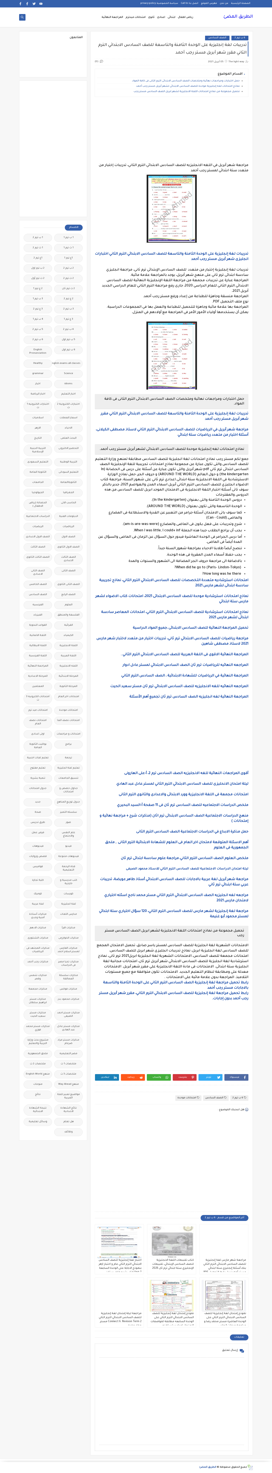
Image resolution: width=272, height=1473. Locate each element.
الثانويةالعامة (68, 482)
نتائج (38, 1094)
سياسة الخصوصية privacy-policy (159, 3)
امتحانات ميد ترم (38, 710)
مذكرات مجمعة (37, 989)
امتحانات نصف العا (68, 720)
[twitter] (34, 4)
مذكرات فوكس (68, 989)
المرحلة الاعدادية (38, 676)
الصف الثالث (38, 547)
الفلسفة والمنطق (68, 615)
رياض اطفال (185, 17)
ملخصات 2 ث (38, 1064)
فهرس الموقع (209, 3)
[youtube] (41, 4)
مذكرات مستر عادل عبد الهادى (68, 1028)
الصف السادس (217, 38)
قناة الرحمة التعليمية (68, 868)
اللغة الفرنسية (38, 656)
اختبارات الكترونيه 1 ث (38, 406)
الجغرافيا (68, 492)
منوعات (37, 1084)
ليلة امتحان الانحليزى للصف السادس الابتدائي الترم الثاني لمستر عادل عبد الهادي (182, 784)
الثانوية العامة (38, 472)
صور (68, 822)
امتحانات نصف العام (38, 722)
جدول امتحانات (38, 788)
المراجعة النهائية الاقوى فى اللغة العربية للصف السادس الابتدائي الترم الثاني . (184, 654)
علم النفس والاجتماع (68, 834)
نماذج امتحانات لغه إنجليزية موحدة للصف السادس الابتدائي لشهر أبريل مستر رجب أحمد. (188, 86)
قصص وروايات (38, 856)
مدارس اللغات (68, 914)
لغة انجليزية (68, 904)
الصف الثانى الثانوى (68, 584)
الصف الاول (68, 537)
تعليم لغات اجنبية (38, 758)
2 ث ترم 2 (68, 278)
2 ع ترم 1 (37, 288)
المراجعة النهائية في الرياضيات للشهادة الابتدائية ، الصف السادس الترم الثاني (184, 676)
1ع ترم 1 (68, 258)
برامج (68, 744)
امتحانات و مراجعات (68, 734)
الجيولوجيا (38, 492)
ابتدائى (171, 17)
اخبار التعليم (68, 394)
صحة (38, 812)
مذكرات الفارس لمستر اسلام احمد (68, 950)
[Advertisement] (171, 130)
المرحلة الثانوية (68, 686)
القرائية (68, 625)
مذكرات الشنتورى (38, 938)
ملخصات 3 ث (68, 1074)
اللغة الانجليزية (69, 645)
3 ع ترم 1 (68, 319)
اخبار (37, 384)
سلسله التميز (68, 812)
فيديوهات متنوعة (68, 856)
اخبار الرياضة (38, 394)
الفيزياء (38, 615)
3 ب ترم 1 (38, 299)
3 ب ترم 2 (68, 309)
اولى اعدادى (37, 734)
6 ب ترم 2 (240, 38)
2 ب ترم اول (37, 268)
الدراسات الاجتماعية (38, 516)
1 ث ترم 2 (38, 248)
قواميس (38, 866)
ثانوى (151, 17)
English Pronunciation (37, 352)
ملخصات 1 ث (68, 1064)
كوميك (38, 894)
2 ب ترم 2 (68, 268)
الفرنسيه (38, 605)
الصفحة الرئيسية (240, 3)
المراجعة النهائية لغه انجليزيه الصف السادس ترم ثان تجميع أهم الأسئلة (188, 697)
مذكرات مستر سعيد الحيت (38, 1015)
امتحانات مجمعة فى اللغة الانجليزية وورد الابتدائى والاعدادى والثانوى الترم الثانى (183, 795)
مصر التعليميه (68, 1053)
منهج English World (38, 1074)
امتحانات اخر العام (68, 696)
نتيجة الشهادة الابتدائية (38, 1110)
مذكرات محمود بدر (68, 999)
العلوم (68, 605)
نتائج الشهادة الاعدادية (68, 1110)
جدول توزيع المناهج (68, 802)
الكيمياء (68, 635)
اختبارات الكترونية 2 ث (68, 406)
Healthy (37, 363)
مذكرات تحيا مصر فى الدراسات (68, 964)
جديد (38, 802)
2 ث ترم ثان (68, 288)
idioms (68, 384)
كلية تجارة (38, 880)
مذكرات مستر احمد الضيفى (68, 1015)
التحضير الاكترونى (68, 448)
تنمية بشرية (37, 778)
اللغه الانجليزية (69, 666)
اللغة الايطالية (38, 645)
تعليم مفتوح (37, 768)
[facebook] (27, 4)
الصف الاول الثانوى (68, 547)
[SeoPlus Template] (250, 1467)
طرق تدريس (38, 822)
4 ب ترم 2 (68, 329)
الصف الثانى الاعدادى (38, 573)
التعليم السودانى (68, 472)
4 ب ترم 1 (38, 319)
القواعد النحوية (38, 625)
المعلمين (38, 686)
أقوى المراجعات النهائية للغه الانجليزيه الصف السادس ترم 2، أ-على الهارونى (186, 773)
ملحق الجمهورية (38, 1053)
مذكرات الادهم (38, 928)
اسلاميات (38, 418)
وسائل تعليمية (38, 1121)
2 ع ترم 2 (68, 299)
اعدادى (161, 17)
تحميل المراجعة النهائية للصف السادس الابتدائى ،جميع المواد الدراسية (190, 628)
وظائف (68, 1132)
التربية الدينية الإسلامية (38, 450)
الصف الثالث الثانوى (38, 557)
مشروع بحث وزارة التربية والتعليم (37, 1042)
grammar (38, 373)
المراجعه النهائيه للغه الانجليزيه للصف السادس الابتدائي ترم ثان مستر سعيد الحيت (179, 686)
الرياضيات (68, 526)
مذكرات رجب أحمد (37, 962)
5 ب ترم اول (68, 339)
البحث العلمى (68, 438)
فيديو (68, 846)
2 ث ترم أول (37, 278)
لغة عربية (38, 904)
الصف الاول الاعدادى (38, 537)
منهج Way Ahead (68, 1084)
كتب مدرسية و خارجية (68, 882)
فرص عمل (38, 832)
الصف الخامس (38, 584)
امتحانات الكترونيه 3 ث (38, 698)
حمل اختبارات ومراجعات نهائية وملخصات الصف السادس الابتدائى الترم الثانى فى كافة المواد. (186, 81)
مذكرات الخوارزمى (68, 938)
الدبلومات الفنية (68, 516)
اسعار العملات (68, 418)
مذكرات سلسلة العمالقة (68, 977)
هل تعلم (68, 1121)
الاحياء (68, 428)
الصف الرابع (68, 594)
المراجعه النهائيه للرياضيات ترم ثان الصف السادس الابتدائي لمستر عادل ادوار (185, 665)
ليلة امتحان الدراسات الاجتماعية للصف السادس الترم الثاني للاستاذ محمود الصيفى (187, 869)
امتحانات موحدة (186, 1098)
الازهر (38, 428)
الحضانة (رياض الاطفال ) (38, 505)
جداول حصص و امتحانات (68, 790)
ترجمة (68, 758)
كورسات (68, 894)
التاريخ (38, 438)
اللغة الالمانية (38, 635)
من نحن (224, 3)
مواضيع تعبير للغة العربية (68, 1096)
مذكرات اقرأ (68, 928)
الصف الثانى (68, 571)
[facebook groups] (20, 4)
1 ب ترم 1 (69, 237)
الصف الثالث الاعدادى (68, 559)
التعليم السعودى (37, 462)
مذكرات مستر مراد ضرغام (68, 1042)
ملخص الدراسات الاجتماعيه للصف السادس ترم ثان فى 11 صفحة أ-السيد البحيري (182, 805)
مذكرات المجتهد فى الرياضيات (38, 950)
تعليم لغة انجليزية (68, 768)
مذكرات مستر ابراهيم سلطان (38, 1001)
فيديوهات (38, 846)
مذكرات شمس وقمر (38, 977)
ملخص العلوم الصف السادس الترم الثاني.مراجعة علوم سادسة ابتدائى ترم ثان (184, 858)
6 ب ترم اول (68, 350)
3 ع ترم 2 (38, 309)
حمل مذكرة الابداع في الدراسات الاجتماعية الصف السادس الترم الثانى (192, 832)
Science (68, 373)
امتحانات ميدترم (136, 17)
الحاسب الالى (68, 503)
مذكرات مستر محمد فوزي (38, 1028)
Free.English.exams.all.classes (67, 363)
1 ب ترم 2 (38, 237)
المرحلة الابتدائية (68, 676)
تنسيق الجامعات (68, 778)
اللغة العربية (68, 656)
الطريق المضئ (238, 17)
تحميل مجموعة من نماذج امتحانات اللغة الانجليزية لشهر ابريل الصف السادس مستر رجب (187, 91)
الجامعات (38, 482)
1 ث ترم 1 (69, 248)
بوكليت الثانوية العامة (38, 746)
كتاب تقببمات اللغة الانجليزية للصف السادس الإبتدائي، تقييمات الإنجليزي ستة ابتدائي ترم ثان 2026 (173, 1264)
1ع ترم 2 (38, 258)
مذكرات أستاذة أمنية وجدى (38, 916)
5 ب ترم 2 (38, 329)
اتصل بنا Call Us (189, 3)
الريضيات (38, 526)
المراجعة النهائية (112, 17)
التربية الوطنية (68, 462)
